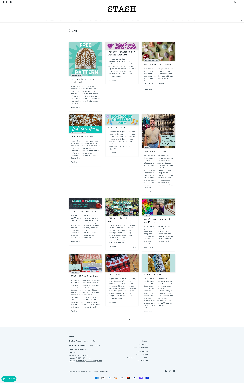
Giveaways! (75, 272)
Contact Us (169, 20)
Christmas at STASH (151, 60)
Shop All (65, 20)
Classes (137, 20)
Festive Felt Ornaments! (158, 65)
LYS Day (147, 215)
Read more (75, 107)
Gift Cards (49, 20)
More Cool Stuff (191, 20)
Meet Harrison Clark (156, 151)
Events (147, 147)
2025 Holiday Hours (82, 137)
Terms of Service (140, 348)
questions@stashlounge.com (89, 361)
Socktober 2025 (116, 127)
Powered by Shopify (101, 372)
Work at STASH (142, 355)
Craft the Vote (152, 274)
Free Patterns (76, 75)
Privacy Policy (141, 344)
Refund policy (142, 351)
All (122, 37)
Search (145, 341)
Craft (122, 20)
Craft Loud (114, 274)
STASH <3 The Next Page (84, 276)
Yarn (81, 20)
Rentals (152, 20)
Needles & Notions (101, 20)
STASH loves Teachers (83, 211)
